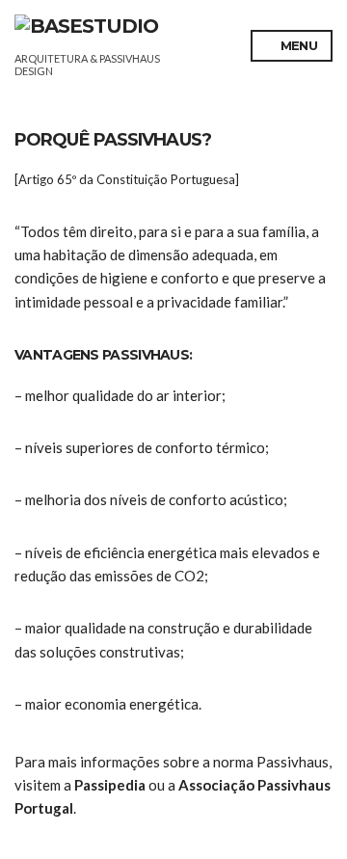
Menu (297, 45)
